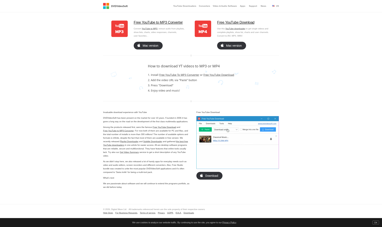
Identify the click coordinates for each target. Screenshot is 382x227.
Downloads (189, 213)
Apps (242, 6)
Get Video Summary (129, 152)
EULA (178, 213)
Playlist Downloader (129, 141)
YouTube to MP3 (149, 28)
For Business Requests (126, 213)
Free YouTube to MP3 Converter (158, 22)
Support (253, 6)
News (263, 6)
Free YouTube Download (235, 22)
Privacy (161, 213)
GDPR (170, 213)
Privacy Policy (229, 222)
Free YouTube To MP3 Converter (179, 75)
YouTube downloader (235, 28)
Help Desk (108, 213)
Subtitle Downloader (152, 141)
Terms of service (147, 213)
